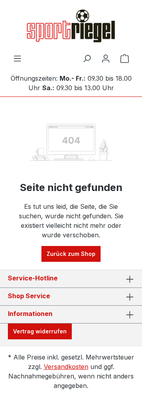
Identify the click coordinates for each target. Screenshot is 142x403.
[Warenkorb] (124, 58)
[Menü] (17, 58)
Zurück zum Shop (71, 253)
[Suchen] (86, 58)
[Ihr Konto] (105, 58)
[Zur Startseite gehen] (71, 26)
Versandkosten (66, 367)
